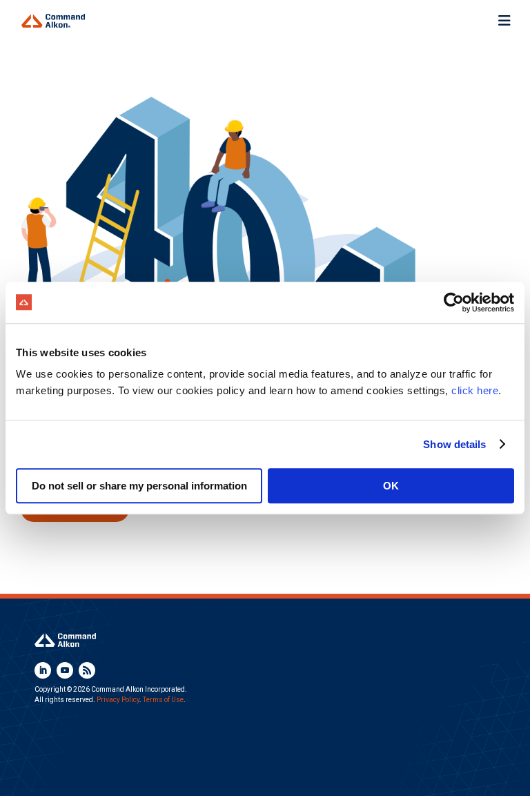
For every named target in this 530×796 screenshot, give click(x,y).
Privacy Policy (118, 699)
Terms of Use (163, 699)
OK (391, 486)
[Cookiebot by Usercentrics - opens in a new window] (453, 302)
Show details (454, 444)
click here (474, 390)
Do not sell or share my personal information (139, 486)
